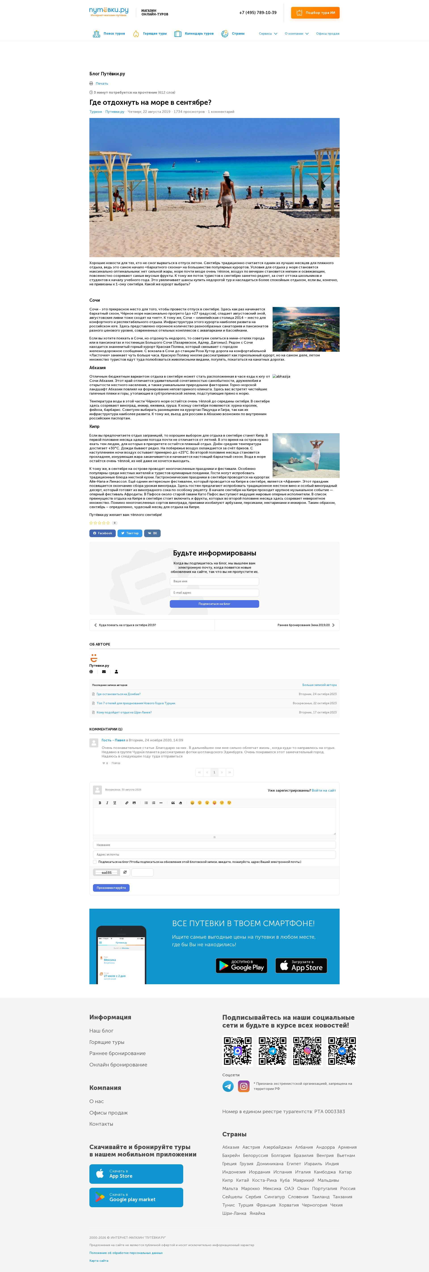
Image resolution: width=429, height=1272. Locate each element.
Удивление (207, 802)
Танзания (342, 1196)
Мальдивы (328, 1180)
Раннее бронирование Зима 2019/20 (304, 625)
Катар (345, 1172)
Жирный (99, 802)
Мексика (272, 1188)
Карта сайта (98, 1261)
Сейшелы (232, 1196)
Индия (332, 1163)
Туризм (95, 112)
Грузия (246, 1163)
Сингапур (274, 1196)
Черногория (314, 1205)
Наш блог (101, 1030)
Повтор (116, 763)
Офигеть (214, 802)
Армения (347, 1147)
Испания (282, 1172)
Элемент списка (160, 802)
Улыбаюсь (199, 802)
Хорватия (289, 1205)
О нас (96, 1101)
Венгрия (325, 1155)
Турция (245, 1205)
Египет (294, 1163)
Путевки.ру (114, 111)
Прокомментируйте (111, 887)
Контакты (101, 1124)
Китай (242, 1180)
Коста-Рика (264, 1180)
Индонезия (234, 1172)
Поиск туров (114, 34)
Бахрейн (231, 1155)
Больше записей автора (320, 685)
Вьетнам (346, 1155)
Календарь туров (199, 34)
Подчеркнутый (114, 802)
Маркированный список (146, 802)
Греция (229, 1163)
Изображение (134, 802)
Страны (238, 34)
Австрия (251, 1147)
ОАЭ (289, 1188)
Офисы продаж (328, 34)
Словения (298, 1196)
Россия (347, 1188)
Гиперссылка (126, 802)
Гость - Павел (113, 740)
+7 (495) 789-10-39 (258, 12)
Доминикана (270, 1163)
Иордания (259, 1172)
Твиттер (131, 533)
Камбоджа (325, 1172)
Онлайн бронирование (118, 1064)
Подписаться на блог (214, 604)
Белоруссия (255, 1155)
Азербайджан (277, 1147)
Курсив (107, 802)
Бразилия (303, 1155)
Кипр (227, 1180)
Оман (303, 1188)
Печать (102, 83)
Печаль (221, 802)
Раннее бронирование (117, 1053)
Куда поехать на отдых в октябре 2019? (127, 625)
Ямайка (257, 1213)
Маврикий (303, 1180)
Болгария (281, 1155)
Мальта (230, 1188)
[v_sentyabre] (214, 187)
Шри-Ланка (234, 1213)
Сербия (253, 1196)
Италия (303, 1172)
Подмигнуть (229, 802)
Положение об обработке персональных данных (126, 1253)
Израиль (313, 1163)
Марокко (250, 1188)
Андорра (325, 1147)
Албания (304, 1147)
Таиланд (321, 1196)
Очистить (180, 802)
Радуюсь (192, 802)
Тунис (228, 1205)
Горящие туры (155, 34)
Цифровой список (153, 802)
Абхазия (230, 1147)
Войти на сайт (324, 790)
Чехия (336, 1205)
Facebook (104, 533)
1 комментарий (221, 111)
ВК (154, 533)
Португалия (324, 1188)
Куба (285, 1180)
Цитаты (172, 802)
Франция (266, 1205)
